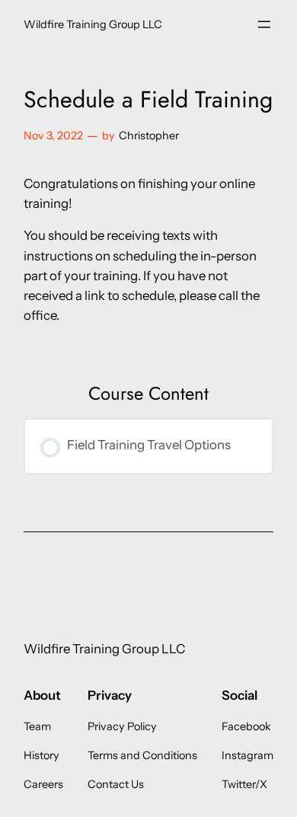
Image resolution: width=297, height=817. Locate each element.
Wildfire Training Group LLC (93, 24)
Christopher (149, 135)
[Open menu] (264, 24)
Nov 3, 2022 (53, 135)
